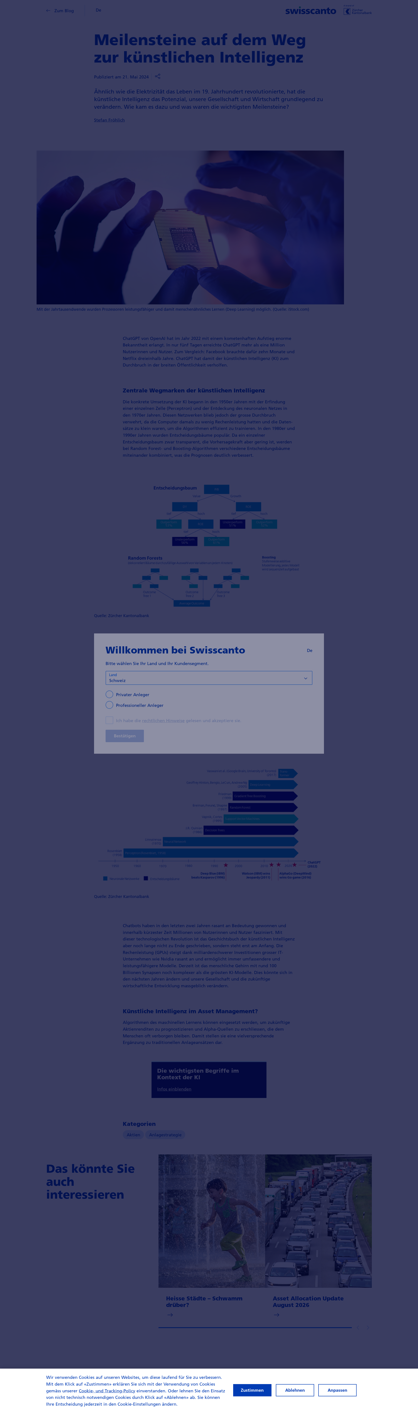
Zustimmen (252, 1390)
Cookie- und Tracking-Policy (107, 1390)
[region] (209, 1389)
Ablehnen (295, 1390)
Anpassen (337, 1390)
